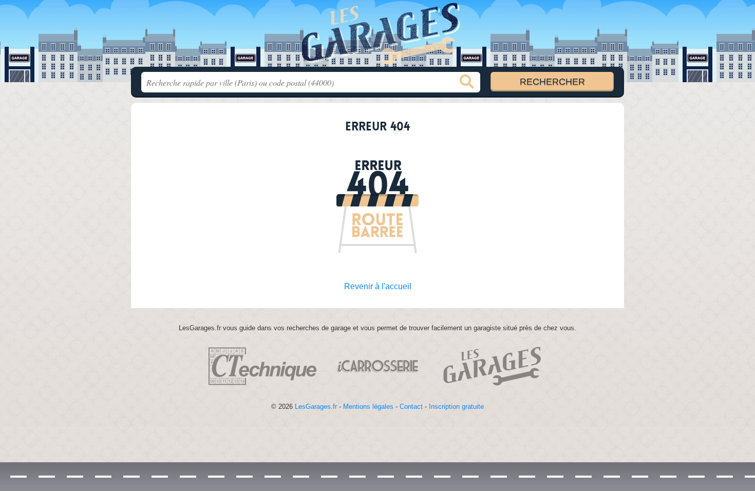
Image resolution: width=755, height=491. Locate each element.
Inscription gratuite (456, 406)
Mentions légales (368, 406)
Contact (411, 406)
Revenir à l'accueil (377, 286)
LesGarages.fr (316, 406)
